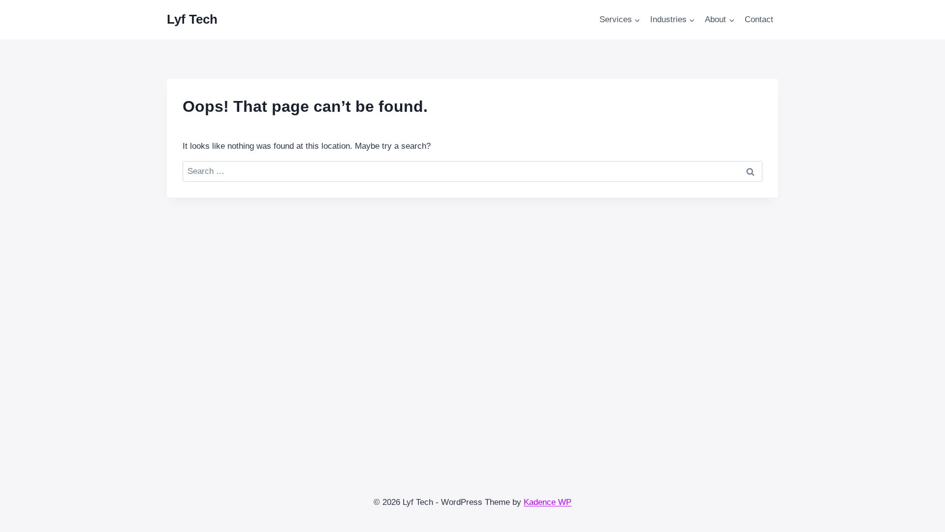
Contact (759, 19)
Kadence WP (547, 502)
